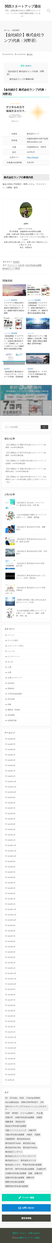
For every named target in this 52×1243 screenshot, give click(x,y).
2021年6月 (11, 1069)
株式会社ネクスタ (28, 1160)
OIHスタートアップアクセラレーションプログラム (25, 1107)
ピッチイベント (14, 656)
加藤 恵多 (9, 1121)
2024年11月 (11, 851)
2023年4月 (11, 952)
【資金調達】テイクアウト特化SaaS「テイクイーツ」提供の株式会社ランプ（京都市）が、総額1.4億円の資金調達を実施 (38, 308)
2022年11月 (11, 979)
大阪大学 (32, 1130)
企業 (9, 672)
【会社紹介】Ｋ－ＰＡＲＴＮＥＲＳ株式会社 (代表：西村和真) (37, 374)
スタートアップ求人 (16, 646)
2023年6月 (11, 941)
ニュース (7, 300)
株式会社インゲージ (13, 1152)
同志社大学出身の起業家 (15, 1126)
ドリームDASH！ (27, 1113)
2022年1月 (11, 1032)
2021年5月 (11, 1074)
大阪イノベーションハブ (15, 1130)
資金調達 (14, 300)
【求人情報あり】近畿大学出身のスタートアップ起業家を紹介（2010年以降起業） (25, 470)
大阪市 (29, 1134)
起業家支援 (12, 720)
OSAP (7, 1113)
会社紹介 (16, 30)
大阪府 (37, 1134)
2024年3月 (11, 893)
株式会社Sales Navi (13, 1147)
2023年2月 (11, 962)
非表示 (28, 66)
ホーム (7, 30)
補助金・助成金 (14, 710)
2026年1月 (11, 776)
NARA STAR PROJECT (29, 1102)
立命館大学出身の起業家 (15, 1173)
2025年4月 (11, 824)
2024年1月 (11, 904)
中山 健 (40, 1113)
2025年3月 (11, 829)
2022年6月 (11, 1005)
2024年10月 (11, 856)
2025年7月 (11, 808)
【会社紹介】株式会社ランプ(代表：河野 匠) (25, 72)
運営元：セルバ (19, 1233)
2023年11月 (11, 915)
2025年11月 (11, 787)
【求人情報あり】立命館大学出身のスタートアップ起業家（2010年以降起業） (25, 461)
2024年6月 (11, 877)
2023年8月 (11, 931)
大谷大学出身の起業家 (33, 265)
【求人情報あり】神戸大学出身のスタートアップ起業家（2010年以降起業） (25, 454)
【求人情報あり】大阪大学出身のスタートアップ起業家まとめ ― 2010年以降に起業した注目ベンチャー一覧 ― (26, 479)
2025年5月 (11, 819)
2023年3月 (11, 957)
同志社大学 (20, 1121)
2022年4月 (11, 1016)
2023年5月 (11, 947)
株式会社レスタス (12, 1164)
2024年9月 (11, 861)
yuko (31, 54)
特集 (9, 704)
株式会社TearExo (30, 1147)
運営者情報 (26, 1218)
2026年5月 (11, 755)
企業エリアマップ (15, 678)
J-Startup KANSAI (33, 1098)
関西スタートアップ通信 (29, 1238)
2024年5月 (11, 883)
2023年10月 (11, 920)
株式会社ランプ (8, 268)
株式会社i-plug (29, 1143)
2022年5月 (11, 1011)
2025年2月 (11, 835)
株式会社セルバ (12, 1160)
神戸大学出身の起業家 (24, 1169)
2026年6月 (11, 749)
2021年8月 (11, 1058)
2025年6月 (11, 813)
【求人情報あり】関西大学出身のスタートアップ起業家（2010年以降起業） (25, 446)
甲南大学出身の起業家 (32, 1164)
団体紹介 (11, 688)
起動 (30, 1173)
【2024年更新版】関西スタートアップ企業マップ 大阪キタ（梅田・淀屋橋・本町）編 (31, 613)
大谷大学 (21, 265)
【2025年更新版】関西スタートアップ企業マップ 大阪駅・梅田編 (31, 516)
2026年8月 (11, 739)
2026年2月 (11, 771)
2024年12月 (11, 845)
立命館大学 (41, 1169)
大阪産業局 (10, 1139)
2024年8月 (11, 867)
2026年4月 (11, 760)
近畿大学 (38, 1173)
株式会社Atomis (23, 1139)
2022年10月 (11, 984)
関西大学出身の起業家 (14, 1182)
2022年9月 (11, 989)
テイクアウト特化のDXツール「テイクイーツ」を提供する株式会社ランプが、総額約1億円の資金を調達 (14, 308)
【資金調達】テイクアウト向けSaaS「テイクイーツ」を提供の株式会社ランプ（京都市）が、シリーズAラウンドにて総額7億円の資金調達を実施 (14, 342)
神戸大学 (9, 1169)
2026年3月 (11, 765)
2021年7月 (11, 1064)
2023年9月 (11, 925)
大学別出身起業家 (15, 694)
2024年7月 (11, 872)
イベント (11, 635)
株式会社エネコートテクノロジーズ (20, 1156)
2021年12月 (11, 1037)
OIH (41, 1102)
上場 (9, 667)
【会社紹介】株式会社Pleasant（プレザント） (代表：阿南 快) (31, 576)
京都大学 (9, 1117)
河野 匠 (17, 268)
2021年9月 (11, 1053)
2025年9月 (11, 797)
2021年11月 (11, 1043)
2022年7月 (11, 1000)
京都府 (39, 1117)
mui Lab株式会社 (12, 1102)
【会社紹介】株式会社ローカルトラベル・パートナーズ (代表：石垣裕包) (13, 374)
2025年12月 (11, 781)
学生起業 (11, 699)
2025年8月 (11, 803)
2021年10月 (11, 1048)
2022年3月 (11, 1021)
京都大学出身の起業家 (24, 1117)
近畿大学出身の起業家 (14, 1177)
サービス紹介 (13, 640)
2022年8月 (11, 994)
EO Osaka (13, 1098)
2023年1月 (11, 968)
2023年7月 (11, 936)
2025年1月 (11, 840)
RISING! (15, 1113)
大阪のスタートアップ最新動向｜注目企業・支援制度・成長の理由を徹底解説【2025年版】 (37, 340)
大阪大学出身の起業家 (14, 1134)
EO (6, 1098)
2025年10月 (11, 792)
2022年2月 (11, 1026)
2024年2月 (11, 899)
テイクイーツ (12, 265)
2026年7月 (11, 744)
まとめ (10, 662)
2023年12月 (11, 909)
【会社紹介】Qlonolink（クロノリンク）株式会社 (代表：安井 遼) (30, 503)
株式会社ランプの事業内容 (22, 79)
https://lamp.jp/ (32, 157)
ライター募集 (28, 1197)
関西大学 (30, 1177)
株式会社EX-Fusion (13, 1143)
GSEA (22, 1098)
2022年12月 (11, 973)
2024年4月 (11, 888)
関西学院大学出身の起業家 (16, 1186)
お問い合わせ (28, 1207)
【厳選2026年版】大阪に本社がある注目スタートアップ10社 (31, 601)
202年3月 (11, 1080)
